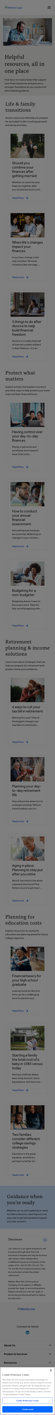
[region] (27, 1391)
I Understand (27, 1409)
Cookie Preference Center (27, 1400)
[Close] (51, 1370)
